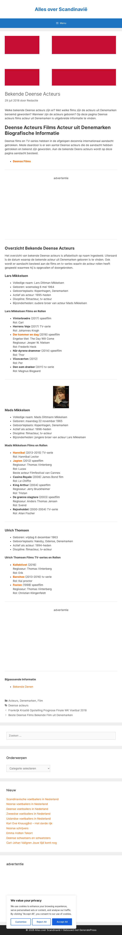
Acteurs (13, 700)
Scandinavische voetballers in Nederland (32, 799)
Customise (20, 921)
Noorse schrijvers (17, 828)
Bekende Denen (23, 686)
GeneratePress (87, 930)
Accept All (62, 921)
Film (40, 700)
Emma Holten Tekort (19, 833)
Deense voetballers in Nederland (27, 809)
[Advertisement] (61, 210)
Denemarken (28, 700)
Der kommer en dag (26, 334)
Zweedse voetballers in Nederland (28, 813)
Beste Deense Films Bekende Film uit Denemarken (40, 715)
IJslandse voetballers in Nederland (28, 818)
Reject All (41, 921)
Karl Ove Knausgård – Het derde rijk (29, 823)
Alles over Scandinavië (61, 9)
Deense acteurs (18, 705)
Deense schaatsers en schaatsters (28, 838)
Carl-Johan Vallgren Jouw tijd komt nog (31, 842)
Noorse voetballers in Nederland (27, 804)
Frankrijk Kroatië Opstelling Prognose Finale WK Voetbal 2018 (47, 710)
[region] (41, 912)
